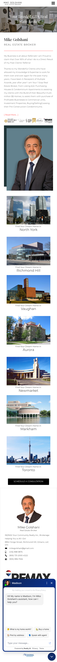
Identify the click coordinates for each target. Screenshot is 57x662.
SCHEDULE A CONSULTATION (28, 481)
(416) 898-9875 (16, 552)
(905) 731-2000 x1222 (18, 555)
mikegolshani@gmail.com (21, 548)
